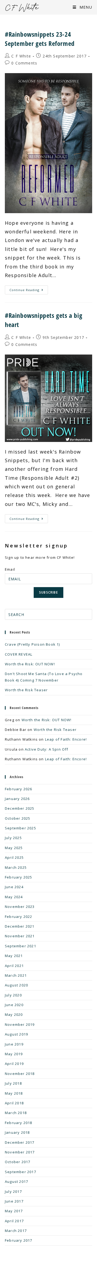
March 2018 (16, 1112)
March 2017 (16, 1230)
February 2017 (18, 1240)
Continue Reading (28, 288)
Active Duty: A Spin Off (46, 749)
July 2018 (13, 1083)
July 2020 (13, 995)
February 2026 (18, 788)
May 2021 (14, 955)
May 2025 (14, 847)
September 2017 (20, 1171)
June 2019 (14, 1044)
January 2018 (17, 1132)
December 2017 (19, 1142)
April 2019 (14, 1063)
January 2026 (17, 798)
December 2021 (19, 926)
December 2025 (19, 808)
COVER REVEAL (18, 654)
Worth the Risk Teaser (26, 689)
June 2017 (14, 1201)
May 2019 (14, 1053)
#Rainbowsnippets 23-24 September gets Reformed (40, 39)
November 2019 (20, 1024)
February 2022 (18, 916)
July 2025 (13, 837)
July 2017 (13, 1191)
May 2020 (14, 1014)
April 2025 (14, 857)
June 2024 (14, 886)
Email (10, 569)
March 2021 (16, 975)
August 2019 (16, 1034)
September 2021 (20, 946)
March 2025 (16, 867)
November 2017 (20, 1152)
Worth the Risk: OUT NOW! (30, 664)
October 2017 (17, 1161)
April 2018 (14, 1103)
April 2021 (14, 965)
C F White (21, 56)
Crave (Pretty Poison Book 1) (32, 644)
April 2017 (14, 1220)
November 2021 (20, 936)
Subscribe (48, 592)
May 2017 (14, 1210)
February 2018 (18, 1122)
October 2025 (17, 818)
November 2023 (20, 906)
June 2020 (14, 1004)
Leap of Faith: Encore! (66, 739)
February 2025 (18, 877)
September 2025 (20, 828)
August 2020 (16, 985)
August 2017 (16, 1181)
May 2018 (14, 1093)
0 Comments (24, 63)
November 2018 (20, 1073)
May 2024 (14, 896)
